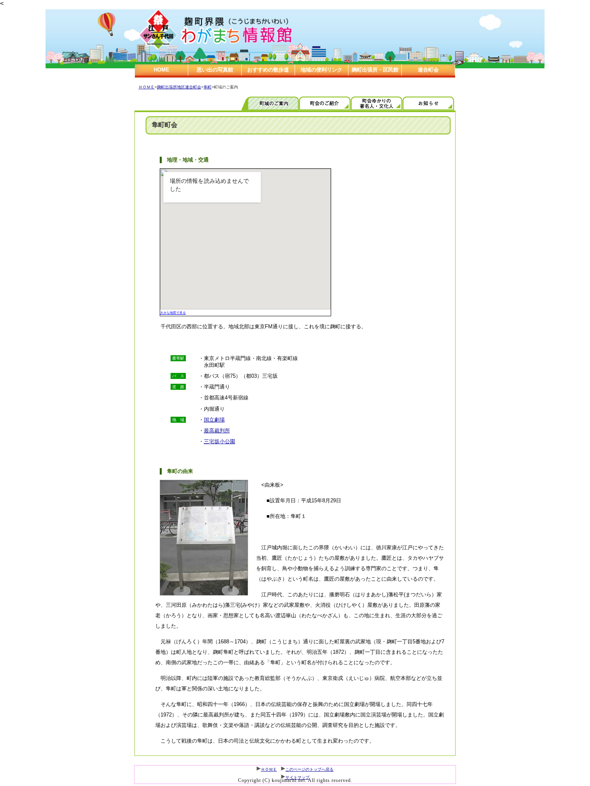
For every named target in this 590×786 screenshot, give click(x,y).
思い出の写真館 (215, 70)
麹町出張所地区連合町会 (179, 87)
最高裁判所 (217, 431)
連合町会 (428, 70)
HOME (161, 70)
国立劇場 (214, 420)
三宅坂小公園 (219, 441)
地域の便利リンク (321, 70)
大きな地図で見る (173, 313)
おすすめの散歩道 (268, 70)
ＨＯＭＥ (146, 87)
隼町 (207, 87)
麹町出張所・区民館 (375, 70)
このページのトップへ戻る (309, 769)
